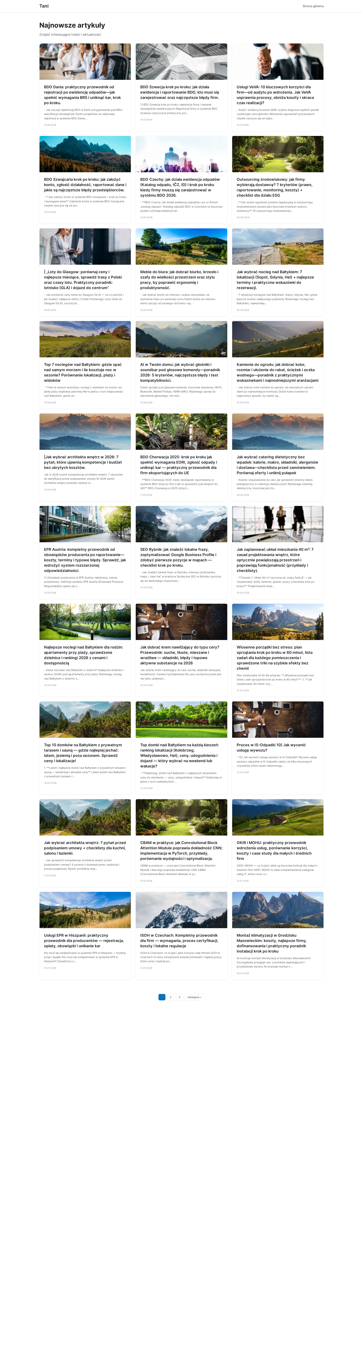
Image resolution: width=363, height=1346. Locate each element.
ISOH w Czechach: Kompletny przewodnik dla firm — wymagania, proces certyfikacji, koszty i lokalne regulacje (179, 940)
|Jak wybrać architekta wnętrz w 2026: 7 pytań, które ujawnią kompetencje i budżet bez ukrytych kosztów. (83, 462)
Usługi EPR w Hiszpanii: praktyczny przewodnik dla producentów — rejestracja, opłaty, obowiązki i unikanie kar (84, 940)
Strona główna (313, 6)
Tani (44, 6)
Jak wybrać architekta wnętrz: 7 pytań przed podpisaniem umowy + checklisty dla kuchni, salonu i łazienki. (85, 848)
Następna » (195, 997)
